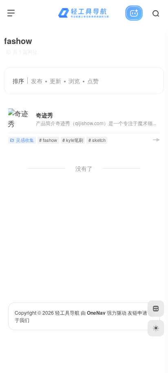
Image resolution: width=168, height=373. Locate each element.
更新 (55, 81)
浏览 (74, 81)
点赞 (93, 81)
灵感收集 (25, 140)
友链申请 (137, 312)
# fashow (48, 140)
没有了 (84, 168)
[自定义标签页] (156, 308)
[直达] (156, 139)
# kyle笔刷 (72, 140)
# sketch (97, 140)
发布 (36, 81)
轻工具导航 (67, 312)
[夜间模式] (156, 328)
